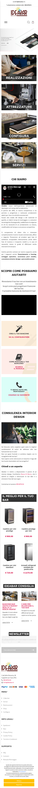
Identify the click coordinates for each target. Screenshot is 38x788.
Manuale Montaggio (10, 760)
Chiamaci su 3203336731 (19, 395)
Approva (19, 785)
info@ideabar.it (9, 682)
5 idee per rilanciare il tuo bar (27, 605)
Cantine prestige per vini (28, 530)
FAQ (4, 753)
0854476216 (20, 484)
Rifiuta (19, 781)
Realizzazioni (7, 705)
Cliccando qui (22, 771)
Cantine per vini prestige (9, 530)
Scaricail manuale (19, 368)
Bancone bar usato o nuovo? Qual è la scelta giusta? (9, 606)
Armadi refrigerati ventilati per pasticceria (28, 567)
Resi (4, 729)
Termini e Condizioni (10, 739)
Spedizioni (6, 725)
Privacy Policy (7, 732)
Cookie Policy (7, 736)
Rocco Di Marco (26, 474)
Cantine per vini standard (9, 566)
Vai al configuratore (19, 337)
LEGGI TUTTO (6, 622)
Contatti (6, 756)
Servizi (5, 702)
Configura (6, 712)
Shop (5, 708)
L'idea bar (6, 698)
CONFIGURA (3, 43)
